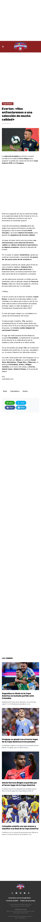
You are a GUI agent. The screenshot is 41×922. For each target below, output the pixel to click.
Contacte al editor (12, 900)
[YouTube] (24, 893)
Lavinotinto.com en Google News (19, 898)
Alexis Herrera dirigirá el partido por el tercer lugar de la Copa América (19, 784)
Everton (25, 391)
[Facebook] (16, 893)
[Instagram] (20, 893)
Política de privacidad (27, 900)
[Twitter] (12, 893)
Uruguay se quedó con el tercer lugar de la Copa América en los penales (20, 740)
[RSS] (28, 893)
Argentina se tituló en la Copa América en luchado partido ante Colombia (18, 695)
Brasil (5, 391)
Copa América (7, 104)
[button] (3, 47)
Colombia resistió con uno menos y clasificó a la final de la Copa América (20, 827)
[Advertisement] (20, 20)
